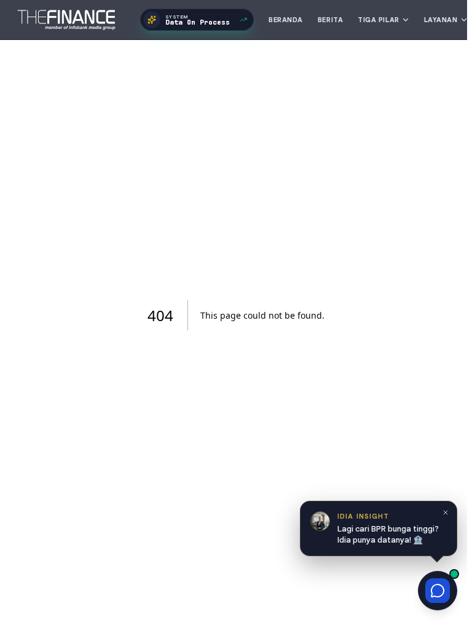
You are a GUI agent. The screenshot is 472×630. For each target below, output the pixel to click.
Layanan (441, 19)
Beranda (286, 19)
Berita (330, 19)
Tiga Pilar (378, 19)
